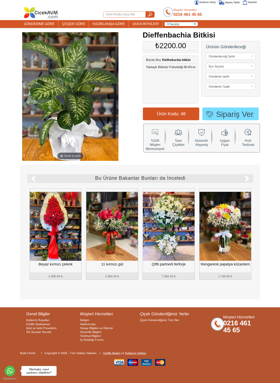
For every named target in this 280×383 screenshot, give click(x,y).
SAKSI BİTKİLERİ (145, 24)
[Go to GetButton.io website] (9, 378)
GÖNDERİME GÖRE (39, 24)
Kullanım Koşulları (38, 320)
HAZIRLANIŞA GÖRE (109, 24)
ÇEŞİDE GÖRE (73, 24)
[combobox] (230, 56)
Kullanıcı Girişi (207, 2)
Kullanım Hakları (135, 353)
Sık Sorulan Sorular (38, 332)
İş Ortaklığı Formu (92, 339)
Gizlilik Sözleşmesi (38, 324)
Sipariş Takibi (232, 2)
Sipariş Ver (235, 114)
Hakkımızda (88, 324)
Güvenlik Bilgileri (90, 332)
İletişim (84, 320)
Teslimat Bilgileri (90, 335)
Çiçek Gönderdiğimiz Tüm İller (159, 320)
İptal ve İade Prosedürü (41, 328)
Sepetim (252, 2)
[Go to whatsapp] (10, 371)
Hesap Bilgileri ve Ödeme (96, 328)
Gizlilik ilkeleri (111, 353)
